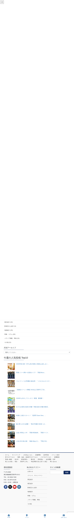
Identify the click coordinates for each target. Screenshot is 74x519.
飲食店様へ (24, 459)
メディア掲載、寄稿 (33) (11, 338)
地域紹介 (30, 491)
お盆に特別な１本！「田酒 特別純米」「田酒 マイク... (32, 432)
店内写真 (46, 455)
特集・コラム (32, 495)
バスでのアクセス (45, 457)
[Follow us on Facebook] (6, 487)
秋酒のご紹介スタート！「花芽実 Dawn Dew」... (31, 415)
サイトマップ (16, 455)
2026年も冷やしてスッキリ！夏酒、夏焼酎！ (30, 398)
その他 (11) (7, 342)
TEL (45, 517)
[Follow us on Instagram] (19, 487)
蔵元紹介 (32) (8, 322)
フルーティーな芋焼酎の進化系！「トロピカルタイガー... (33, 381)
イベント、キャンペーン (35, 475)
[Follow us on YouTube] (15, 487)
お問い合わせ (64, 517)
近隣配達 (56, 457)
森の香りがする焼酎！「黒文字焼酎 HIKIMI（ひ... (31, 424)
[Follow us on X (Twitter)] (10, 487)
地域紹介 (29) (8, 330)
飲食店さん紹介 (32, 487)
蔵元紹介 (30, 483)
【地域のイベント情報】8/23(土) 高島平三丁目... (31, 389)
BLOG (16, 459)
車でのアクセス (10, 457)
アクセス (27, 517)
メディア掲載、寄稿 (34, 499)
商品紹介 (30, 479)
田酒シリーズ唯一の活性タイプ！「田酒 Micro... (30, 372)
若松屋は (40, 459)
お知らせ (30, 471)
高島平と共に (24, 461)
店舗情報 (38, 455)
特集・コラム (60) (9, 334)
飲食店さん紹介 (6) (10, 326)
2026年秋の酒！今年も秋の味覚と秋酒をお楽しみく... (32, 364)
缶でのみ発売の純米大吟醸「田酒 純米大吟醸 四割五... (32, 407)
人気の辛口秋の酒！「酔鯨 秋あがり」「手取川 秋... (32, 441)
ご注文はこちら (27, 455)
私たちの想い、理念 (11, 461)
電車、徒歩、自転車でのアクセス (27, 457)
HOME (8, 517)
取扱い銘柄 (8, 459)
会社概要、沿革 (50, 459)
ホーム (7, 455)
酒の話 (33, 459)
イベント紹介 (56, 455)
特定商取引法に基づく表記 (39, 461)
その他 (30, 504)
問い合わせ (53, 461)
